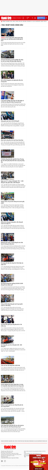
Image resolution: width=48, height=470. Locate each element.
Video (11, 21)
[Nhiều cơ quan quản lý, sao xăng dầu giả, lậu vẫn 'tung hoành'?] (7, 399)
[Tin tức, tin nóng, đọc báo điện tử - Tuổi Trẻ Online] (6, 18)
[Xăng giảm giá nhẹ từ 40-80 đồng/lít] (7, 116)
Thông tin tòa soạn (4, 456)
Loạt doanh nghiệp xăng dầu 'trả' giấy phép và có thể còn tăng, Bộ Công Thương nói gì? (12, 101)
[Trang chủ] (1, 21)
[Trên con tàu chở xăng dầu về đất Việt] (7, 360)
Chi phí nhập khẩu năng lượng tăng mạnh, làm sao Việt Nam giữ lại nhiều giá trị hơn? (12, 39)
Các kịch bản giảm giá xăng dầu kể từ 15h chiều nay (11, 325)
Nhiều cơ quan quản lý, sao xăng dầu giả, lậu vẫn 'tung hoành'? (12, 405)
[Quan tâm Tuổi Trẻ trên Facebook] (5, 461)
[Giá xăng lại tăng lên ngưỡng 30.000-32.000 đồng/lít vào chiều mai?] (7, 278)
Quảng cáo (28, 18)
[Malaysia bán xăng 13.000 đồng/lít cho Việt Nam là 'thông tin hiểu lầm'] (7, 237)
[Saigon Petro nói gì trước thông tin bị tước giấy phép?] (7, 196)
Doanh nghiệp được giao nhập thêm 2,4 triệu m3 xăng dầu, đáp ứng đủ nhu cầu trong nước (12, 385)
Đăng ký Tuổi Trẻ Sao (40, 18)
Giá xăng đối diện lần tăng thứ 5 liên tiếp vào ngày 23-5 (12, 263)
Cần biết (23, 18)
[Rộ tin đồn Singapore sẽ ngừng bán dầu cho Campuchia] (7, 75)
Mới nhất (4, 21)
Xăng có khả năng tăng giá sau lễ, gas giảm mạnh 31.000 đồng (12, 304)
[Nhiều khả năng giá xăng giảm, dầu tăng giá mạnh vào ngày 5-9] (7, 217)
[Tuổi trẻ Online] (10, 447)
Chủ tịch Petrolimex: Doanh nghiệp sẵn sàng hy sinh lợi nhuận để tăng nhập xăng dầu (12, 60)
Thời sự (13, 21)
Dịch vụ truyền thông (27, 455)
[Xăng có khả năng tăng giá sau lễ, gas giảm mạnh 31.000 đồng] (7, 298)
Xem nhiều (8, 21)
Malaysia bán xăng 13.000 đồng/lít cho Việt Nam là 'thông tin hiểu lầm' (12, 243)
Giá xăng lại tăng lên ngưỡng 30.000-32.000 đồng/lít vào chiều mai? (12, 284)
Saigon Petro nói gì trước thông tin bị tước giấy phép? (12, 202)
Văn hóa (42, 21)
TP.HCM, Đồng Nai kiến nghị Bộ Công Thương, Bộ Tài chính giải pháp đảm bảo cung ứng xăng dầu (12, 160)
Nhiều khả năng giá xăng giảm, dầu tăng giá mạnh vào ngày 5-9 (12, 222)
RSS (25, 456)
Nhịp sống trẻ (37, 21)
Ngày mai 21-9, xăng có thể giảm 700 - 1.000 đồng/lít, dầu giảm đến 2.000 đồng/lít (12, 181)
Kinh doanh (24, 21)
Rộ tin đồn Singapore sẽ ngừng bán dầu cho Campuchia (12, 81)
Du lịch (33, 21)
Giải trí (45, 21)
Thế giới (16, 21)
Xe (31, 21)
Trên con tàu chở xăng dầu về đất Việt (10, 365)
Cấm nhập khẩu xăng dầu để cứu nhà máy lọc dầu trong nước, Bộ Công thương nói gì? (12, 426)
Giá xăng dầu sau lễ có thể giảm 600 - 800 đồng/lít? (11, 345)
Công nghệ (29, 21)
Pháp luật (20, 21)
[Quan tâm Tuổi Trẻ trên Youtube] (2, 461)
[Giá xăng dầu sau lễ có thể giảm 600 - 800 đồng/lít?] (7, 339)
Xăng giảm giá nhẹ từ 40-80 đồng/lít (10, 121)
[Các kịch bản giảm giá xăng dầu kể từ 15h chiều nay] (7, 319)
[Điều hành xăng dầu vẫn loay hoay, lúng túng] (7, 135)
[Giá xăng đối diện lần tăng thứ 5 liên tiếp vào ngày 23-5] (7, 258)
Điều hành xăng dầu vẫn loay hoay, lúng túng (12, 140)
